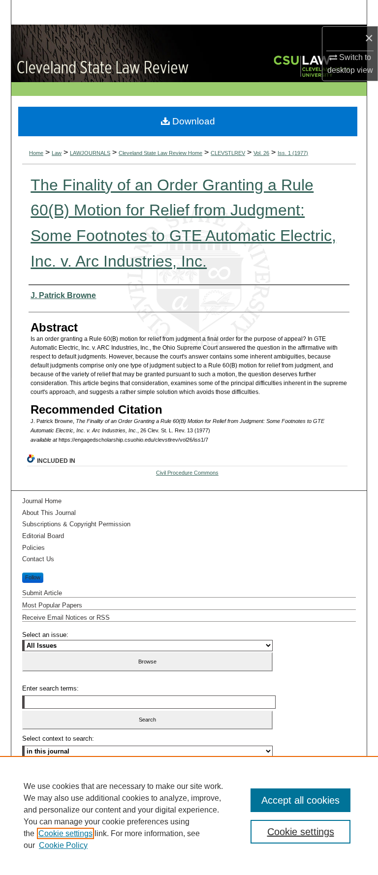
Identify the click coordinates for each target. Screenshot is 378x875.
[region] (189, 815)
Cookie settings (65, 833)
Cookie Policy (63, 845)
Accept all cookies (300, 800)
